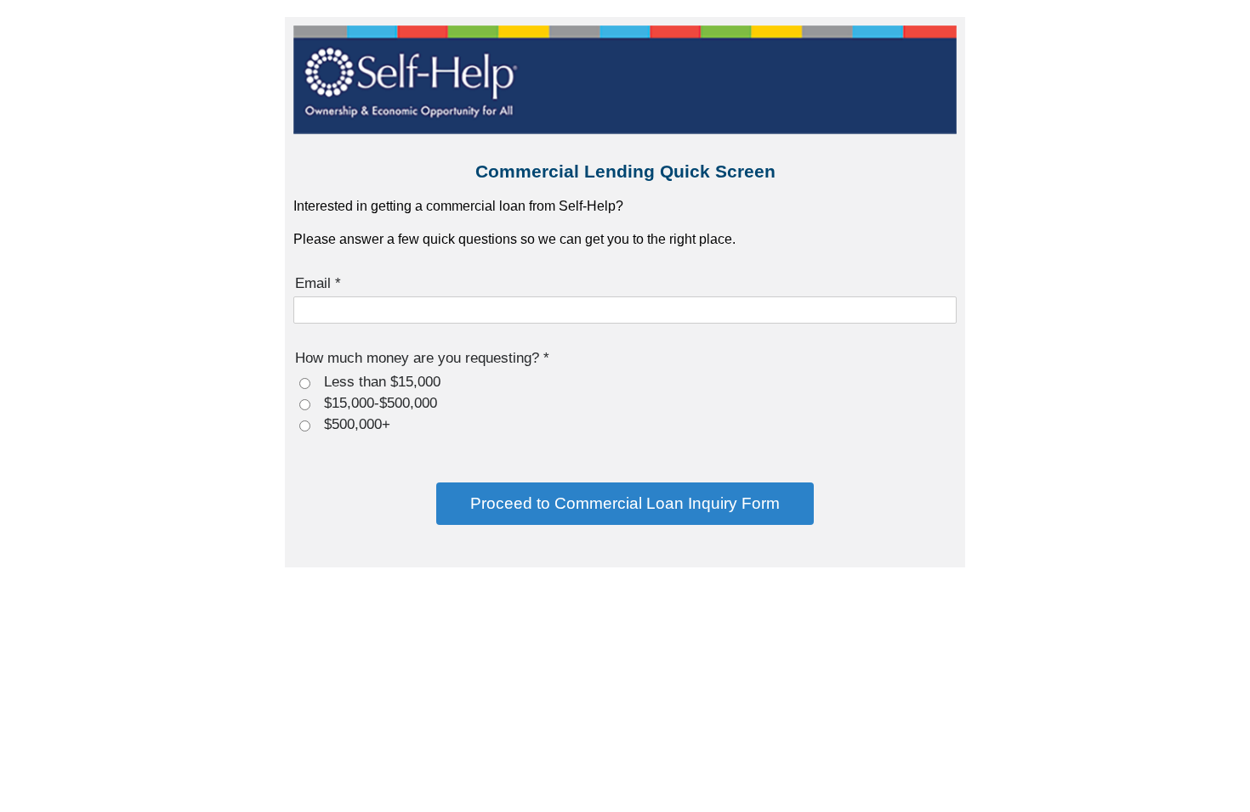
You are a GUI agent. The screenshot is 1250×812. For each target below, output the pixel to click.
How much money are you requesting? (422, 357)
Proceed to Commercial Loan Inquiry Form (625, 503)
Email (318, 282)
